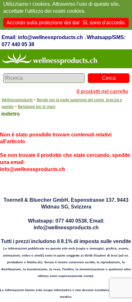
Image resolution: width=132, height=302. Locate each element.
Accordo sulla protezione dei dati (43, 22)
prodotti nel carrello (102, 91)
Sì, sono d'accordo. (104, 22)
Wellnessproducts (17, 100)
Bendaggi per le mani (36, 106)
